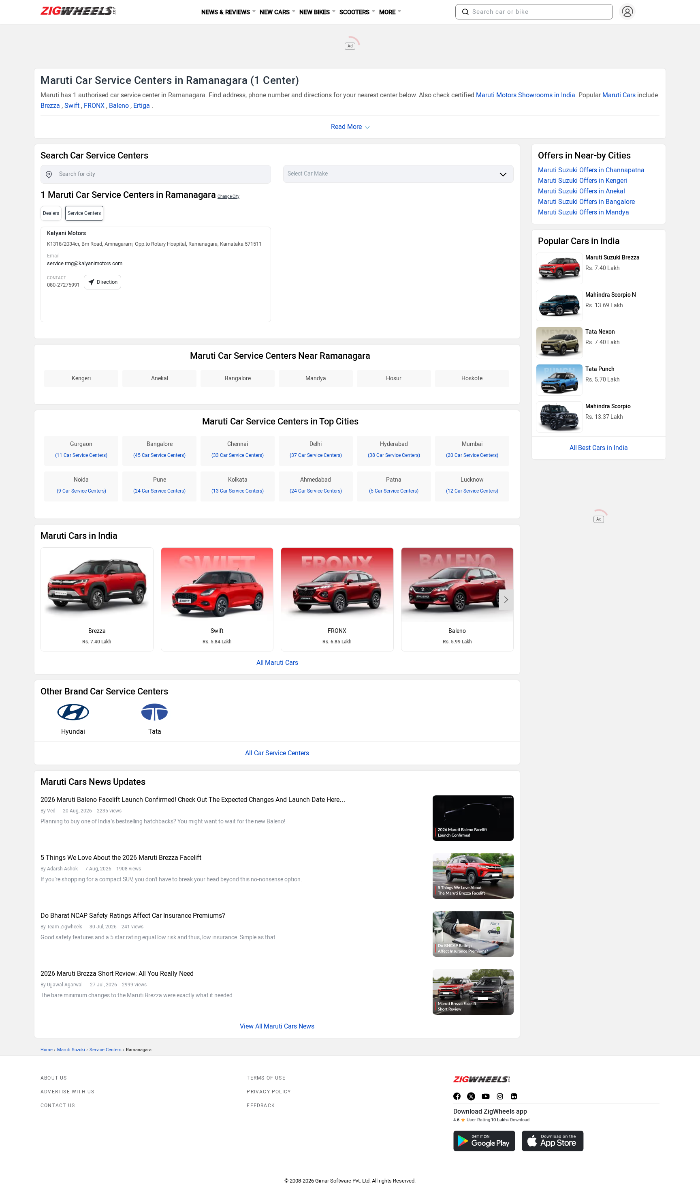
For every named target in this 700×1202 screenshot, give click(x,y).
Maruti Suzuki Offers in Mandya (583, 212)
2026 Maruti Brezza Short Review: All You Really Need (117, 973)
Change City (228, 196)
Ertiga (141, 105)
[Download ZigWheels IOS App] (553, 1141)
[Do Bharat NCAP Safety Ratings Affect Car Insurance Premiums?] (473, 934)
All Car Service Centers (277, 753)
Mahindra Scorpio (608, 406)
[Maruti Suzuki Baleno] (457, 585)
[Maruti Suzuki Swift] (217, 585)
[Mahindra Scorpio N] (559, 305)
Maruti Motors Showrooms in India (525, 95)
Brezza (50, 105)
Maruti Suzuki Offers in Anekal (581, 191)
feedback (261, 1105)
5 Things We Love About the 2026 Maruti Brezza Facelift (121, 857)
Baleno (119, 105)
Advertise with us (67, 1092)
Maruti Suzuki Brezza (612, 257)
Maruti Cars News (289, 1026)
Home (47, 1049)
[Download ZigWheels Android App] (484, 1141)
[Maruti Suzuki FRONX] (337, 585)
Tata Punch (600, 369)
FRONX (94, 105)
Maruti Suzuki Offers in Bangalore (586, 202)
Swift (71, 105)
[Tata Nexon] (559, 342)
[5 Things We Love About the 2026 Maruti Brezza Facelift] (473, 876)
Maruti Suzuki (71, 1049)
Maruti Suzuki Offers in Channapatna (591, 170)
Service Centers (106, 1049)
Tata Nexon (600, 331)
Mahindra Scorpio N (610, 294)
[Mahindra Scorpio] (559, 417)
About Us (54, 1078)
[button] (465, 12)
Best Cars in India (603, 448)
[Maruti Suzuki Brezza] (97, 585)
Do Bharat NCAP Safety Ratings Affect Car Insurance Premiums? (133, 915)
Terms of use (266, 1078)
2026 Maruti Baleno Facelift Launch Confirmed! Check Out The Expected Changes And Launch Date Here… (193, 799)
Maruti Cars (619, 95)
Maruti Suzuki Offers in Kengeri (582, 180)
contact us (58, 1105)
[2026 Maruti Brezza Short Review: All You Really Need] (473, 992)
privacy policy (269, 1092)
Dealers (51, 213)
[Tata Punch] (559, 380)
